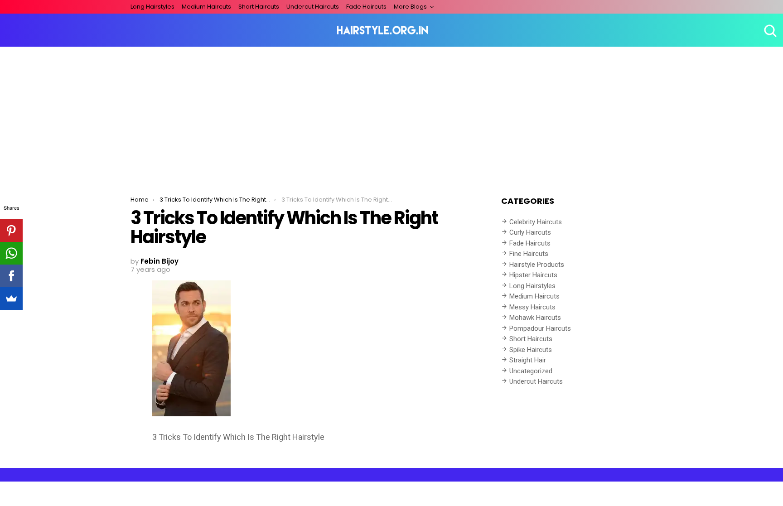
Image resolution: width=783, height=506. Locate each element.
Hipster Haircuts (533, 275)
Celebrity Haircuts (535, 222)
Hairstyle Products (536, 264)
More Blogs (410, 6)
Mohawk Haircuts (535, 317)
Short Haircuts (258, 6)
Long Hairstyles (152, 6)
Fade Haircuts (366, 6)
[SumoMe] (11, 298)
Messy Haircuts (532, 307)
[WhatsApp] (11, 253)
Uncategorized (530, 371)
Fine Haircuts (528, 254)
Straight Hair (527, 360)
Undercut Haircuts (312, 6)
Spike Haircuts (530, 350)
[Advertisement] (391, 114)
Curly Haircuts (530, 232)
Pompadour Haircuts (540, 328)
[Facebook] (11, 276)
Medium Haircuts (206, 6)
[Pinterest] (11, 230)
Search (769, 30)
